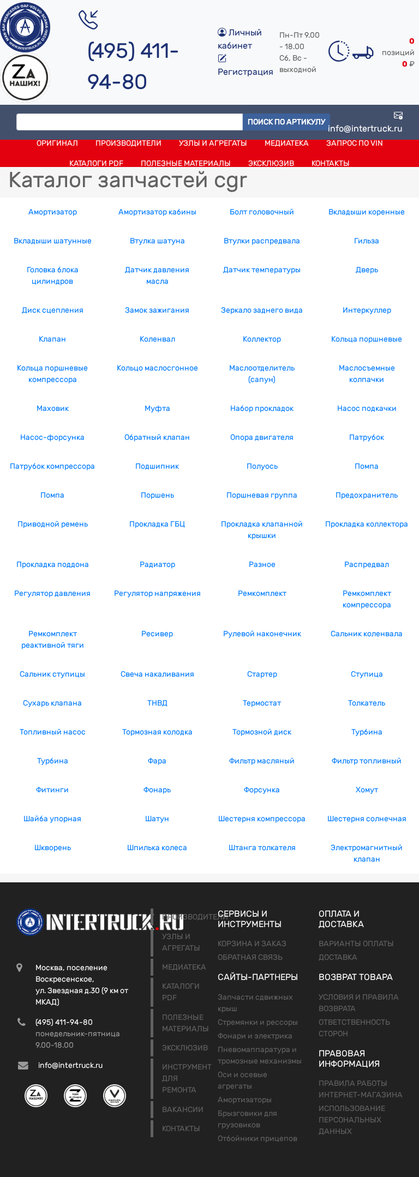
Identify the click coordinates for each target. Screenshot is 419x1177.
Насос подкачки (367, 408)
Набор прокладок (262, 408)
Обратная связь (250, 957)
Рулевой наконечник (262, 633)
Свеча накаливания (157, 674)
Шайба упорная (52, 818)
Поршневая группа (261, 495)
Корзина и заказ (252, 943)
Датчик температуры (262, 269)
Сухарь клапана (52, 703)
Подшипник (157, 466)
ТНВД (157, 703)
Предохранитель (367, 495)
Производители (128, 143)
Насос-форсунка (52, 437)
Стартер (262, 674)
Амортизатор (52, 212)
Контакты (331, 163)
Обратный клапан (157, 437)
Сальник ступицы (52, 674)
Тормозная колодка (157, 732)
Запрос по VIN (354, 143)
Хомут (367, 789)
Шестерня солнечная (366, 818)
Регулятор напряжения (157, 593)
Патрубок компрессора (52, 466)
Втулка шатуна (157, 241)
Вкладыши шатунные (53, 241)
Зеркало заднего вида (262, 310)
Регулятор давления (52, 593)
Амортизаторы (245, 1099)
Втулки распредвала (262, 241)
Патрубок (366, 437)
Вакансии (182, 1109)
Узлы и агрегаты (213, 143)
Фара (157, 761)
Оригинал (57, 143)
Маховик (53, 408)
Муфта (157, 408)
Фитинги (52, 789)
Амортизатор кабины (157, 212)
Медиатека (287, 143)
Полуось (262, 466)
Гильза (366, 241)
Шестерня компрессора (262, 818)
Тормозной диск (261, 732)
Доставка (338, 957)
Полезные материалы (186, 163)
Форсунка (262, 789)
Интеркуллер (367, 310)
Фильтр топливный (367, 761)
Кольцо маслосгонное (157, 368)
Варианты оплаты (356, 943)
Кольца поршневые (366, 339)
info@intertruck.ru (365, 128)
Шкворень (52, 847)
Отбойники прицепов (257, 1138)
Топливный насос (53, 732)
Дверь (367, 269)
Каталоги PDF (96, 163)
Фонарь (157, 789)
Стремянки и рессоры (258, 1022)
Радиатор (157, 564)
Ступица (367, 674)
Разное (262, 564)
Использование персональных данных (352, 1120)
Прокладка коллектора (366, 524)
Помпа (367, 466)
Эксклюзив (271, 163)
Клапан (52, 339)
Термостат (262, 703)
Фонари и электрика (255, 1036)
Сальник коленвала (367, 633)
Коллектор (262, 339)
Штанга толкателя (262, 847)
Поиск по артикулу (286, 122)
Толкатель (366, 703)
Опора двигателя (262, 437)
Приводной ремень (52, 524)
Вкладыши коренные (366, 212)
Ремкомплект (262, 593)
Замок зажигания (157, 310)
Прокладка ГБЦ (157, 524)
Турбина (366, 732)
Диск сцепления (52, 310)
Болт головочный (262, 212)
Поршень (157, 495)
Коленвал (157, 339)
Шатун (157, 818)
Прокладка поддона (52, 564)
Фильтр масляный (262, 761)
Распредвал (366, 564)
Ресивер (157, 633)
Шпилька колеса (157, 847)
